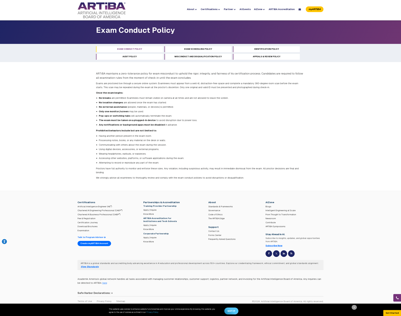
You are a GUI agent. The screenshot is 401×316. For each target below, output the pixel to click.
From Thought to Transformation (281, 214)
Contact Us (213, 231)
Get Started (392, 313)
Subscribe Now (274, 245)
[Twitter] (276, 253)
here (104, 283)
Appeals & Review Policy (266, 56)
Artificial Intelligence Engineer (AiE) (95, 206)
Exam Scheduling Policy (198, 49)
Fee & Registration (86, 218)
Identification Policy (266, 49)
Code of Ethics (215, 214)
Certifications (209, 9)
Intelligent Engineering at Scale (281, 210)
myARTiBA (315, 9)
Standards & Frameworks (220, 206)
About (191, 9)
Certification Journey (88, 222)
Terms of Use (85, 301)
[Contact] (300, 9)
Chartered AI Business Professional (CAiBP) (99, 214)
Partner (229, 9)
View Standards (90, 266)
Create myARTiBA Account (94, 243)
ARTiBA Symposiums (275, 226)
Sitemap (120, 301)
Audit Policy (129, 56)
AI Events (245, 9)
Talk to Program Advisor (91, 237)
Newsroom (271, 218)
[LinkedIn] (284, 253)
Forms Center (214, 235)
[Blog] (291, 253)
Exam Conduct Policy (129, 49)
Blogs (268, 206)
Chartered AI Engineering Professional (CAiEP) (100, 210)
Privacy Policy (104, 301)
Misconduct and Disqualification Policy (198, 56)
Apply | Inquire (149, 210)
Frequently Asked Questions (222, 239)
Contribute (271, 222)
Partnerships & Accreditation (161, 202)
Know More (148, 214)
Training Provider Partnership (160, 206)
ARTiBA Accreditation (282, 9)
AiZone (258, 9)
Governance (214, 210)
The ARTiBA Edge (216, 218)
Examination (83, 230)
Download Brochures (88, 226)
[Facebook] (269, 253)
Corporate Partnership (156, 233)
